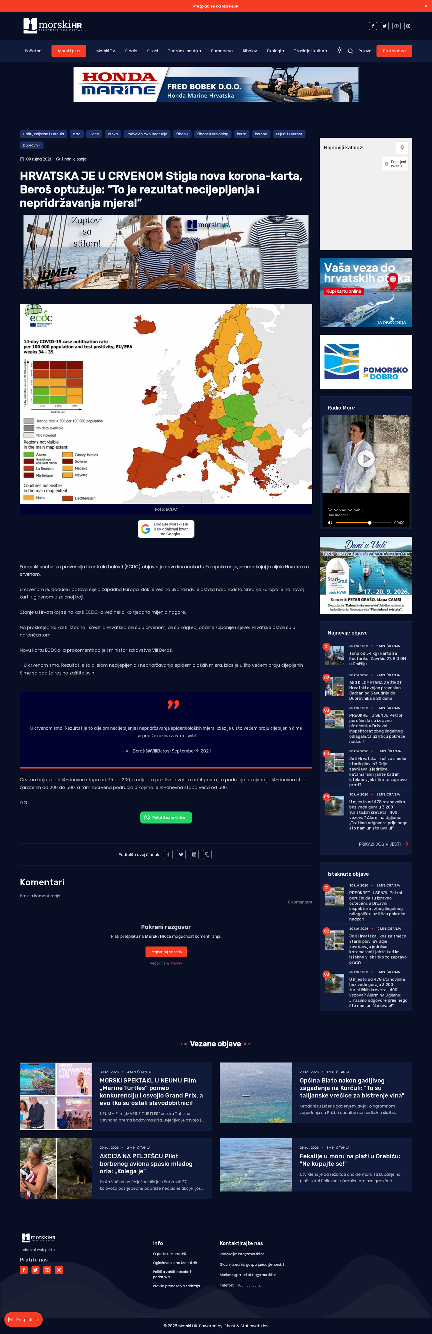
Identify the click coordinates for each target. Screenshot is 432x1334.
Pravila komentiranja (40, 896)
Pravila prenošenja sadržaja (176, 1286)
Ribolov (250, 51)
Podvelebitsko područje (147, 134)
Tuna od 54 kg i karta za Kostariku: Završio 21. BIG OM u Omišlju (377, 658)
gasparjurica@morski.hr (266, 1264)
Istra (76, 134)
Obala (131, 51)
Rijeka (113, 134)
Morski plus (69, 51)
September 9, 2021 (191, 751)
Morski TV (105, 51)
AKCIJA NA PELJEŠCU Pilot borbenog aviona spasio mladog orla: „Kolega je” (146, 1164)
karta (241, 134)
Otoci (152, 51)
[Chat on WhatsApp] (166, 818)
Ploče (94, 134)
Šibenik (182, 134)
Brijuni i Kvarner (289, 134)
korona (261, 134)
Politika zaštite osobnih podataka (172, 1274)
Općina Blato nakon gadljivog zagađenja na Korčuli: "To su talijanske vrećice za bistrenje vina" (352, 1088)
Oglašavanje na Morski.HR (175, 1262)
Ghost (230, 1326)
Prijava (365, 51)
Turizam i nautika (184, 51)
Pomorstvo (222, 51)
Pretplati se (394, 51)
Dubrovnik (31, 145)
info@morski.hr (251, 1254)
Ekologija (275, 51)
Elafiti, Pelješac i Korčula (43, 134)
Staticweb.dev (254, 1326)
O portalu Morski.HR (169, 1253)
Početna (33, 51)
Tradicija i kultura (310, 51)
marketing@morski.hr (257, 1274)
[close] (426, 6)
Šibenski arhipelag (212, 134)
